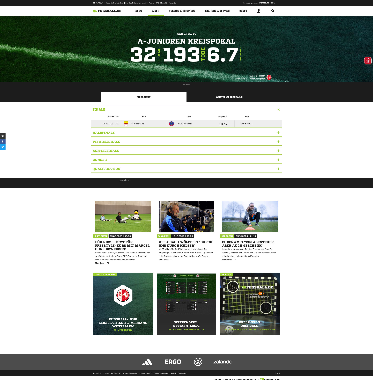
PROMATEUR (98, 3)
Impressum (97, 373)
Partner (151, 3)
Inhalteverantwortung (161, 373)
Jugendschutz (146, 373)
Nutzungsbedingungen (130, 373)
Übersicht (144, 97)
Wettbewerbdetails (229, 97)
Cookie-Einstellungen (178, 373)
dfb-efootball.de (117, 3)
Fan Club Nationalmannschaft (135, 3)
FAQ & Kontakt (161, 3)
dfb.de (108, 3)
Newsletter (173, 3)
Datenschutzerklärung (112, 373)
